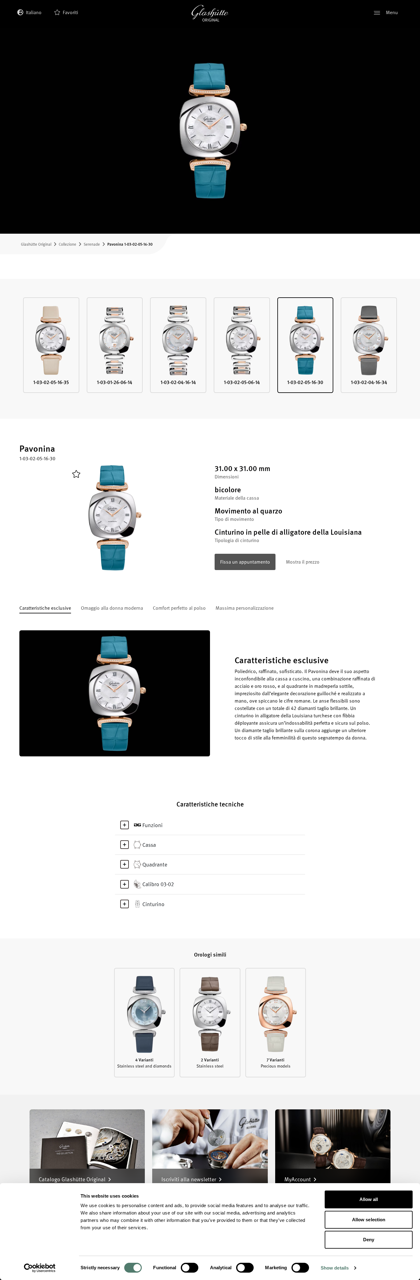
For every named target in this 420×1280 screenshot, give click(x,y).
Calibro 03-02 (158, 884)
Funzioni (152, 825)
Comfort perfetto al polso (179, 608)
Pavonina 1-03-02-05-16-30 (130, 244)
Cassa (149, 845)
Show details (335, 1267)
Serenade (92, 244)
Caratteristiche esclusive (45, 608)
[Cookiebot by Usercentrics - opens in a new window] (40, 1268)
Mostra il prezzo (302, 561)
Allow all (368, 1199)
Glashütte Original (36, 244)
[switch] (189, 1268)
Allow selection (369, 1219)
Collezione (67, 244)
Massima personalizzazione (245, 608)
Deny (368, 1239)
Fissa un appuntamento (245, 561)
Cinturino (153, 904)
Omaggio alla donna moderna (112, 608)
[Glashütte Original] (210, 13)
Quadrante (154, 864)
